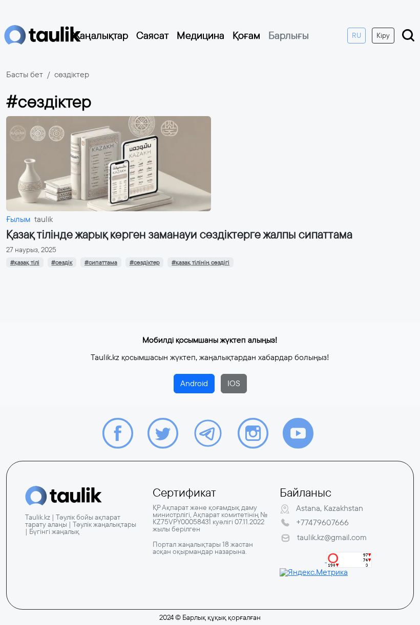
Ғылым (18, 219)
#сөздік (61, 262)
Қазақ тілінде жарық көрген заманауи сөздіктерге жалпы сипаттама (179, 234)
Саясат (152, 35)
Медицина (200, 35)
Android (194, 383)
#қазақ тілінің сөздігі (200, 262)
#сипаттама (101, 262)
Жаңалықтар (100, 35)
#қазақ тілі (24, 262)
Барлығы (288, 35)
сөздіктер (71, 74)
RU (356, 35)
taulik (43, 219)
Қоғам (246, 35)
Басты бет (24, 74)
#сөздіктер (145, 262)
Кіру (383, 35)
